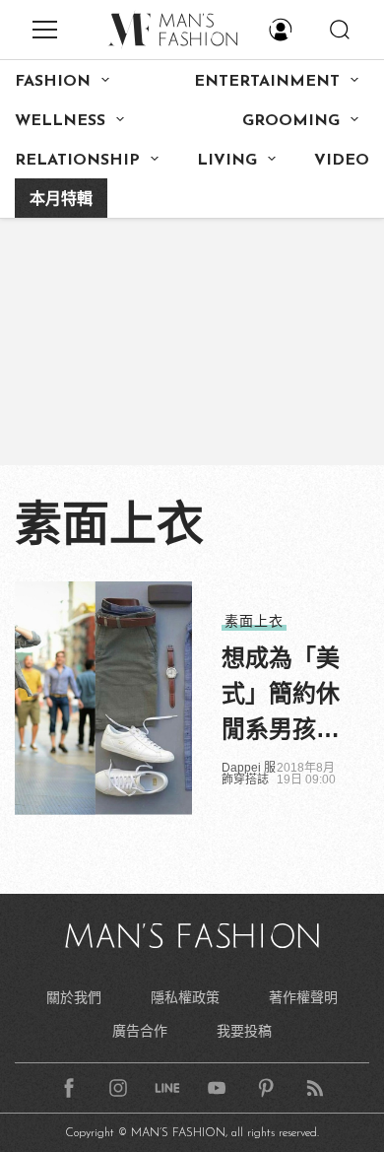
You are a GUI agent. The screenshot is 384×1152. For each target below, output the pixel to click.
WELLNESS (60, 121)
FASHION (53, 82)
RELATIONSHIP (77, 161)
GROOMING (291, 121)
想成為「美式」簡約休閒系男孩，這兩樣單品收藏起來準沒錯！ (281, 695)
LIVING (227, 161)
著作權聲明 (303, 997)
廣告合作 (139, 1031)
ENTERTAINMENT (267, 82)
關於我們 (73, 997)
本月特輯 (61, 200)
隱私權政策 (185, 997)
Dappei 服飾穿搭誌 (249, 773)
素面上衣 (254, 621)
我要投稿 (244, 1031)
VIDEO (341, 161)
